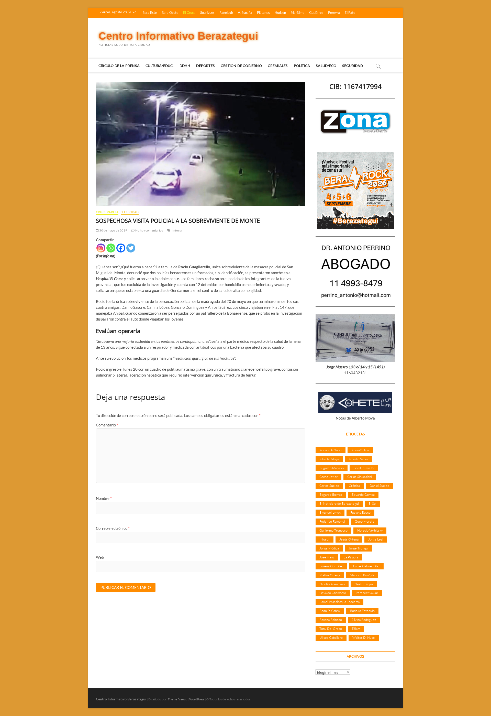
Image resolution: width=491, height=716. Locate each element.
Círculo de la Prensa (119, 65)
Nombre (104, 498)
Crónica (354, 485)
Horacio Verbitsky (370, 530)
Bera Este (149, 12)
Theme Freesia (177, 699)
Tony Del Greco (330, 628)
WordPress (196, 699)
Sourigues (207, 12)
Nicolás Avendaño (332, 584)
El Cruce (189, 12)
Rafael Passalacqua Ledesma (339, 602)
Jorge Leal (375, 539)
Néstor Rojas (363, 584)
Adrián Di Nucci (330, 450)
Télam (356, 628)
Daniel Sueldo (379, 485)
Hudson (280, 12)
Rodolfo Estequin (362, 611)
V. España (245, 12)
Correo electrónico (113, 528)
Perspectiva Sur (367, 593)
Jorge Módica (329, 548)
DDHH (185, 65)
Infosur (177, 230)
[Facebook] (120, 248)
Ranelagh (226, 12)
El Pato (350, 12)
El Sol (372, 503)
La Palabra (351, 557)
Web (100, 557)
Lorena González (331, 566)
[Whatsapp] (110, 248)
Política (302, 65)
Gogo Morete (364, 521)
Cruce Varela (107, 212)
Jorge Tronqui (359, 548)
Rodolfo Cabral (329, 611)
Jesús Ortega (349, 539)
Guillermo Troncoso (333, 530)
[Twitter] (130, 248)
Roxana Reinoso (330, 620)
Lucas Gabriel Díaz (366, 566)
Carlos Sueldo (329, 485)
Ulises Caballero (331, 637)
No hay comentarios (149, 230)
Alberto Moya (329, 459)
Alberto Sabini (359, 459)
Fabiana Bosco (360, 512)
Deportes (205, 65)
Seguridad (352, 65)
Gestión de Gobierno (241, 65)
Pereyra (334, 12)
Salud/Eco (326, 65)
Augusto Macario (331, 468)
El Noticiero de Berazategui (339, 503)
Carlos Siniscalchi (359, 477)
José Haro (326, 557)
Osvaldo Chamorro (332, 593)
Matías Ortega (329, 575)
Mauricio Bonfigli (362, 575)
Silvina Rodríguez (364, 620)
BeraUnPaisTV (363, 468)
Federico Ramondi (332, 521)
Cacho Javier (328, 477)
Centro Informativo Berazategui (178, 36)
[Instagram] (100, 248)
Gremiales (278, 65)
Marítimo (297, 12)
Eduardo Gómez (363, 494)
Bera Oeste (170, 12)
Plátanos (263, 12)
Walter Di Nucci (363, 637)
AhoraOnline (360, 450)
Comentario (107, 425)
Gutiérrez (316, 12)
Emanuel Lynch (330, 512)
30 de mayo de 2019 (113, 230)
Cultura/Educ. (160, 65)
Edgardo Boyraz (330, 494)
